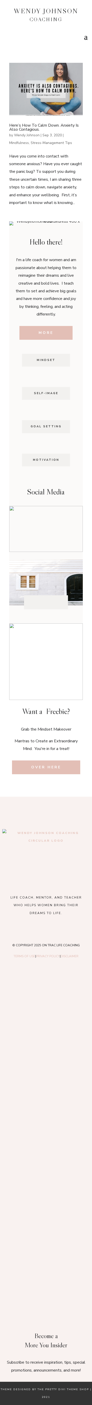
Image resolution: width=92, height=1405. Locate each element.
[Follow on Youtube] (50, 602)
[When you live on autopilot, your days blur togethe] (46, 1107)
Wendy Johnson (27, 135)
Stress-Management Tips (51, 142)
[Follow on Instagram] (42, 602)
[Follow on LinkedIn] (58, 602)
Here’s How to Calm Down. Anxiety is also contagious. (44, 127)
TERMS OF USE (24, 956)
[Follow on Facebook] (34, 602)
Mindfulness (19, 142)
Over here (46, 767)
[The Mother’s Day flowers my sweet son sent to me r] (46, 1053)
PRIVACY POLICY (48, 956)
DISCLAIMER (69, 956)
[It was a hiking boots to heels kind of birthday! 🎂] (46, 999)
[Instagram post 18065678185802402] (46, 1215)
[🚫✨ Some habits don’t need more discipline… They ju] (46, 1269)
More (46, 332)
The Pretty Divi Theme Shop (63, 1389)
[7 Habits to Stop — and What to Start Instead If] (46, 1161)
